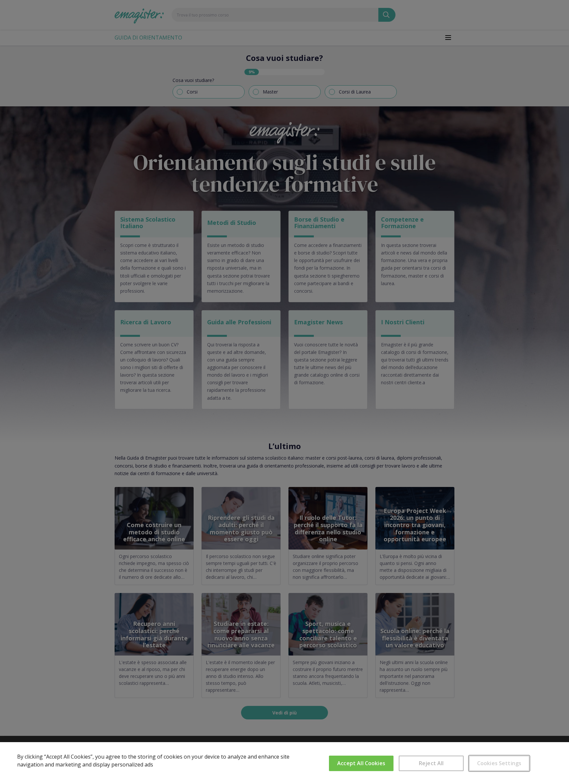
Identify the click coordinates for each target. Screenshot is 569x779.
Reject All (431, 763)
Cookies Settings (499, 763)
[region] (284, 760)
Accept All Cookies (361, 763)
